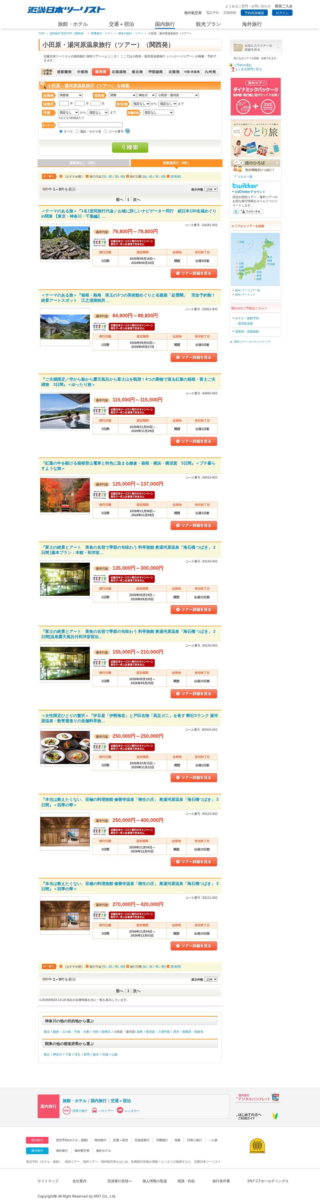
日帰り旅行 (79, 1111)
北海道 (268, 242)
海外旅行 (62, 1150)
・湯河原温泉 (244, 323)
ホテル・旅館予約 (247, 318)
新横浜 (106, 1031)
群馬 (87, 1054)
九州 (241, 273)
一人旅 (213, 1140)
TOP (41, 33)
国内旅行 (99, 1100)
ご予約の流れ (243, 65)
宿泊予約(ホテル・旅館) (72, 1140)
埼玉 (77, 1054)
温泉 (177, 1140)
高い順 (119, 176)
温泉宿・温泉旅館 (247, 331)
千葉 (68, 1054)
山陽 (241, 266)
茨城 (105, 1054)
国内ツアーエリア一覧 (247, 290)
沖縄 (241, 242)
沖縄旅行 (162, 1140)
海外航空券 (82, 1150)
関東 (269, 260)
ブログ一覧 (245, 177)
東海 (259, 275)
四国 (241, 270)
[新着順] (175, 176)
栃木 (96, 1054)
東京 (47, 1054)
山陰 (241, 263)
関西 (259, 279)
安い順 (107, 176)
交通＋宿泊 (121, 1100)
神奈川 (57, 1054)
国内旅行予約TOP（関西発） (68, 33)
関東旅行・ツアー (102, 33)
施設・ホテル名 (90, 131)
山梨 (115, 1054)
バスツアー (106, 1111)
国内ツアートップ (245, 294)
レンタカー (132, 1111)
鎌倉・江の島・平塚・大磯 (71, 1031)
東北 (269, 257)
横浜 (47, 1031)
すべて (68, 131)
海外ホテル (103, 1150)
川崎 (95, 1031)
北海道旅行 (142, 1140)
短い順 (148, 176)
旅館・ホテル (75, 1100)
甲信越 (271, 264)
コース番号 (116, 131)
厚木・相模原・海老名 (188, 1031)
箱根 (140, 1031)
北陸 (259, 272)
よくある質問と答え (248, 69)
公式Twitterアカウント (250, 192)
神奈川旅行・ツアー (130, 33)
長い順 (160, 176)
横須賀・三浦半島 (158, 1031)
